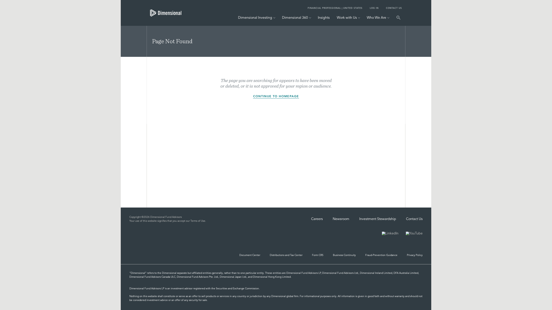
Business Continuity (344, 255)
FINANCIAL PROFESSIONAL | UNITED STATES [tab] (335, 8)
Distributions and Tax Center (286, 255)
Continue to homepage (276, 96)
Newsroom (341, 219)
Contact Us (414, 219)
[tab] (165, 13)
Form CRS (317, 255)
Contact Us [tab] (394, 8)
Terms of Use (197, 221)
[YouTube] (414, 234)
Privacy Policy (415, 255)
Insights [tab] (324, 18)
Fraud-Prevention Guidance (381, 255)
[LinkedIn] (390, 234)
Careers (317, 219)
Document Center (249, 255)
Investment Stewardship (377, 219)
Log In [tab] (374, 8)
